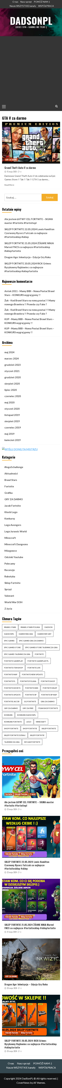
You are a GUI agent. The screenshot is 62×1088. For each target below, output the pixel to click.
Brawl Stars (10, 479)
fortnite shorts (12, 688)
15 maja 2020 (12, 171)
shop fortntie (30, 728)
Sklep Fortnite (12, 582)
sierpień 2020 (12, 383)
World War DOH (13, 602)
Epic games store (12, 647)
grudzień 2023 (12, 364)
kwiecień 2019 (12, 440)
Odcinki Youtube (13, 557)
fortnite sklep (50, 688)
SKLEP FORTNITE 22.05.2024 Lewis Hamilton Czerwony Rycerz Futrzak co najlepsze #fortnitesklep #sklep (29, 233)
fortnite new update (32, 674)
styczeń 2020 (12, 408)
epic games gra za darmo (31, 641)
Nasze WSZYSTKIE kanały (23, 6)
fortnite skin (31, 688)
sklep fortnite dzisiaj (14, 735)
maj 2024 (9, 352)
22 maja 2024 (12, 809)
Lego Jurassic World (15, 531)
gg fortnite (30, 701)
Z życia (8, 608)
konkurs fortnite (13, 722)
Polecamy (9, 563)
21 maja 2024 (12, 932)
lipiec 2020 (10, 389)
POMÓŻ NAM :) (42, 1)
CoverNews (23, 1082)
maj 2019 (9, 433)
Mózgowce (10, 550)
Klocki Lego (10, 512)
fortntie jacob (11, 701)
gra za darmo (48, 701)
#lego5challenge (13, 467)
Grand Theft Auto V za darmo (20, 168)
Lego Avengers (12, 524)
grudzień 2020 (12, 377)
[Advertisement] (31, 69)
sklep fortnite (49, 728)
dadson (48, 627)
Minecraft (10, 537)
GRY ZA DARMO (11, 159)
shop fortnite (11, 728)
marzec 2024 (11, 358)
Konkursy (9, 518)
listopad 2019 (12, 414)
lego (28, 722)
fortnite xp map (49, 695)
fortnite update (12, 695)
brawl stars (10, 627)
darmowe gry (44, 634)
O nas (15, 1)
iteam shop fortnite (48, 708)
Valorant (9, 595)
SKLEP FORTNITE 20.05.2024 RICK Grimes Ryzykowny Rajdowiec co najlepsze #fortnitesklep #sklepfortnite (27, 267)
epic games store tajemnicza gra (41, 647)
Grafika (8, 492)
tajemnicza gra (12, 742)
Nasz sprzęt (26, 1)
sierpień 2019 (12, 421)
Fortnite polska (28, 681)
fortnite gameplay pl (38, 661)
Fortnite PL (9, 681)
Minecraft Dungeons (16, 544)
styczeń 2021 (12, 371)
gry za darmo (11, 708)
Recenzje (9, 570)
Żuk (6, 300)
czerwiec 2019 (12, 427)
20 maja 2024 (12, 988)
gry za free (28, 708)
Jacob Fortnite (12, 505)
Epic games (9, 641)
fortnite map (10, 674)
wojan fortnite (32, 742)
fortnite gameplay (13, 661)
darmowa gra (26, 634)
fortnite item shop (13, 668)
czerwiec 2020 (12, 396)
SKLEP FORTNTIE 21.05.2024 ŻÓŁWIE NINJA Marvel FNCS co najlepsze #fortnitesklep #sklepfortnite (29, 247)
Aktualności (11, 473)
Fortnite (9, 486)
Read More (9, 185)
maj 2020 (9, 402)
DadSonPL (31, 20)
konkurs (8, 715)
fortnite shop (48, 681)
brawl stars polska (30, 627)
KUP (6, 319)
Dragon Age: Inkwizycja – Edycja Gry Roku (27, 257)
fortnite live (34, 668)
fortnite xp (31, 695)
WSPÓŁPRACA (46, 6)
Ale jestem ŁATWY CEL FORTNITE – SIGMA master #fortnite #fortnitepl (28, 221)
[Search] (57, 106)
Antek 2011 (11, 291)
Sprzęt (8, 589)
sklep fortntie (37, 735)
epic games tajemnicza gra (17, 654)
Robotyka (9, 576)
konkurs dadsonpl (26, 715)
